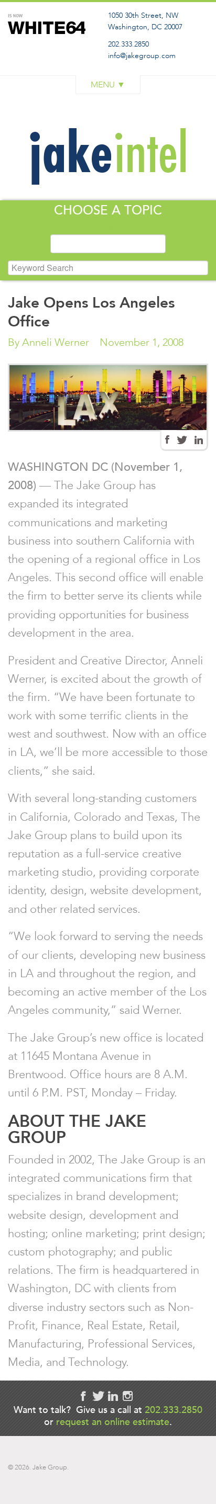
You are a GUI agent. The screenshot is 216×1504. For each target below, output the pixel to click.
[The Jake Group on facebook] (83, 1396)
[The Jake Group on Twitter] (182, 440)
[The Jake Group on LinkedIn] (199, 440)
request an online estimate (112, 1422)
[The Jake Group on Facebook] (167, 439)
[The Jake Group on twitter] (98, 1396)
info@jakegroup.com (142, 55)
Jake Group (50, 49)
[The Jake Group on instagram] (127, 1396)
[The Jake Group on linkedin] (112, 1396)
